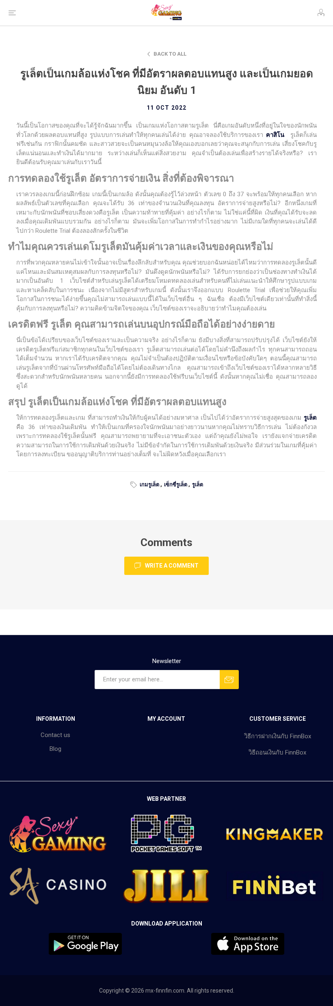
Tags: (135, 484)
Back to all (170, 54)
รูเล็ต (197, 484)
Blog (55, 748)
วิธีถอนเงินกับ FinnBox (277, 752)
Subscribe (229, 679)
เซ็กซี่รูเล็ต (175, 484)
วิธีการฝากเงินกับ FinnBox (277, 736)
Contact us (55, 735)
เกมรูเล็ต (149, 484)
